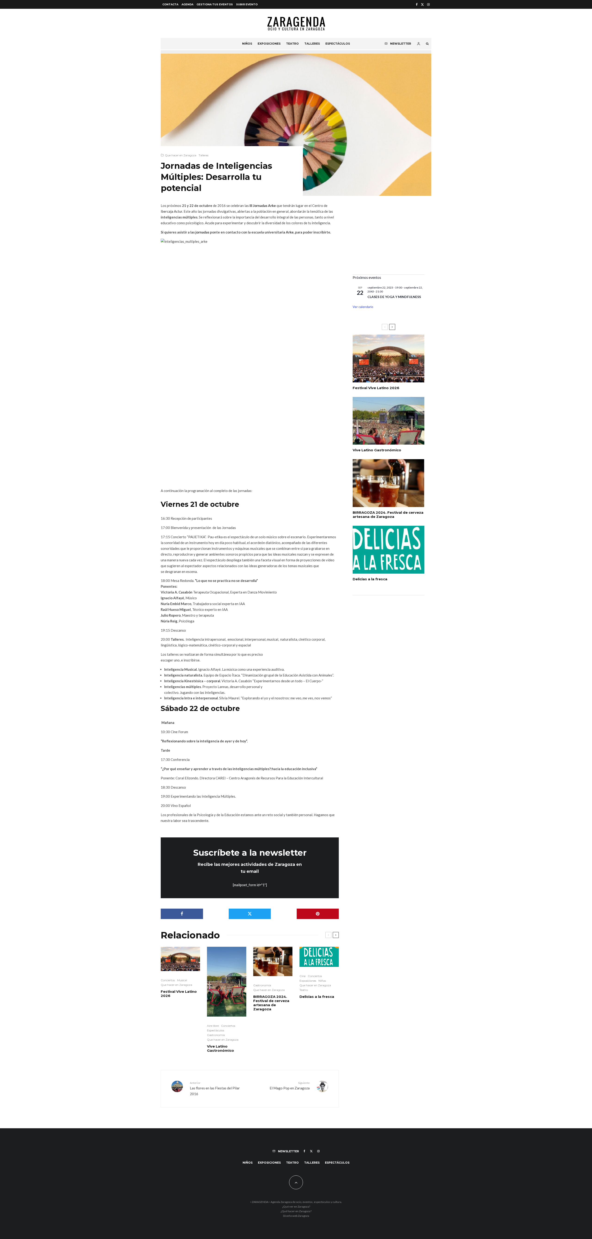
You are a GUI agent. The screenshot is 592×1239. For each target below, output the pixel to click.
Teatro (292, 43)
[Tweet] (250, 914)
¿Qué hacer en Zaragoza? (296, 1211)
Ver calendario (363, 307)
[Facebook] (416, 4)
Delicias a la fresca (316, 997)
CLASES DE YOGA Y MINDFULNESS (394, 297)
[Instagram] (428, 4)
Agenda (187, 4)
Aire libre (213, 1025)
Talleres (312, 43)
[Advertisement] (388, 238)
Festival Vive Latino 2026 (179, 994)
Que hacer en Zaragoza (180, 155)
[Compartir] (182, 914)
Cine (302, 976)
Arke (290, 232)
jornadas (202, 232)
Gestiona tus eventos (215, 4)
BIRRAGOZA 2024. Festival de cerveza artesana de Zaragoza (271, 1003)
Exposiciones (269, 43)
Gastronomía (216, 1035)
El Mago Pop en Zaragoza (290, 1085)
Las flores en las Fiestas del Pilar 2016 (215, 1088)
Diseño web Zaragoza (296, 1215)
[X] (422, 4)
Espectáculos (337, 43)
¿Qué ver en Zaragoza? (296, 1206)
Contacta (170, 4)
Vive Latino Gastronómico (220, 1048)
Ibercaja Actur (171, 211)
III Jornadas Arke (263, 205)
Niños (247, 43)
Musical (182, 980)
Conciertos (168, 980)
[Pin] (318, 914)
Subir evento (247, 4)
